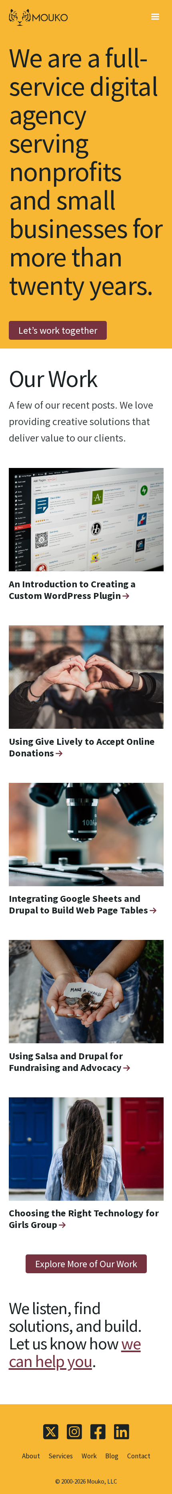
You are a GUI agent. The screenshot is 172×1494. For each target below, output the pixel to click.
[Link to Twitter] (50, 1432)
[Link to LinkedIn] (121, 1432)
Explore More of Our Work (86, 1264)
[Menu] (155, 17)
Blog (111, 1456)
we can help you (75, 1352)
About (31, 1456)
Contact (138, 1456)
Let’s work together (57, 330)
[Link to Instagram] (74, 1432)
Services (60, 1456)
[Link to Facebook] (98, 1432)
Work (89, 1456)
